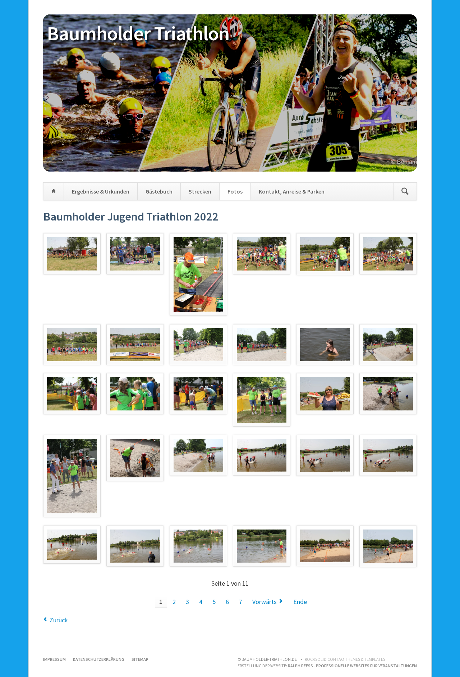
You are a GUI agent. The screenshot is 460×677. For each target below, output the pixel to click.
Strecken (200, 191)
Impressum (54, 659)
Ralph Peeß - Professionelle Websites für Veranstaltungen (352, 665)
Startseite (53, 191)
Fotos (235, 191)
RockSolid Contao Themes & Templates (345, 659)
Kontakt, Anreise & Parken (292, 191)
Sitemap (140, 659)
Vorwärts (264, 602)
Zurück (59, 620)
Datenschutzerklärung (98, 659)
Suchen (405, 191)
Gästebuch (159, 191)
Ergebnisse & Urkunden (100, 191)
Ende (300, 602)
